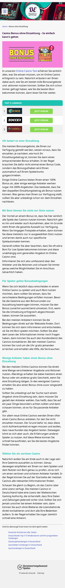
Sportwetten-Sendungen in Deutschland (25, 545)
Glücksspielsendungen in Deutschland (24, 541)
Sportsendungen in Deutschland (21, 548)
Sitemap (40, 573)
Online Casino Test (26, 71)
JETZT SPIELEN (41, 111)
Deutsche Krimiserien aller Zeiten (22, 532)
